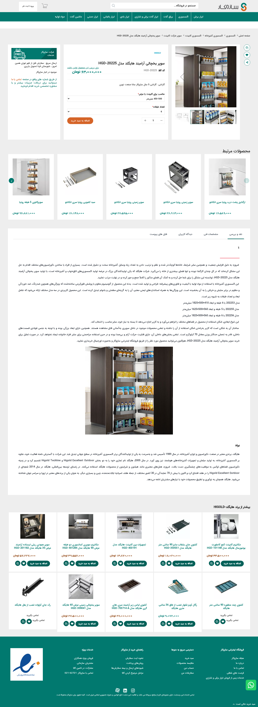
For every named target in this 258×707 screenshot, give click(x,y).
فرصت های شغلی (235, 673)
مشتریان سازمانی (85, 663)
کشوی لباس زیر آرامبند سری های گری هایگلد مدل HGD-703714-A (129, 606)
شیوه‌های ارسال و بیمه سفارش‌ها (127, 668)
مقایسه (247, 47)
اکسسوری (230, 36)
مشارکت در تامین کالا (83, 668)
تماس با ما (16, 79)
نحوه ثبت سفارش (134, 658)
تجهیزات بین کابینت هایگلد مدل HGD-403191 (129, 546)
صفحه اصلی (244, 36)
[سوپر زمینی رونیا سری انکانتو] (178, 160)
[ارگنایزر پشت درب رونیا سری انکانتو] (227, 160)
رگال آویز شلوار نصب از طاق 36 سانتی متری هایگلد (178, 606)
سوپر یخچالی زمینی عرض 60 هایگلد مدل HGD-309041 (81, 606)
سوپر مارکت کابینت (173, 36)
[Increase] (145, 121)
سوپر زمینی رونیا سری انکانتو (178, 202)
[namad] (26, 664)
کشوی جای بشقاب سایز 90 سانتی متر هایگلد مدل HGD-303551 (178, 546)
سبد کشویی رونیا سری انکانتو (80, 202)
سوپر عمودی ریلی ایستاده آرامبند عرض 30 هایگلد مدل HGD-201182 (32, 546)
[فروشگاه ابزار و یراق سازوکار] (228, 7)
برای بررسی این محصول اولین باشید (83, 67)
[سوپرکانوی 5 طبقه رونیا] (31, 160)
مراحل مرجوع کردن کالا (132, 673)
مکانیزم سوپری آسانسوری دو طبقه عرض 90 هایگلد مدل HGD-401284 (81, 546)
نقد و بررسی (235, 234)
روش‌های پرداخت (134, 663)
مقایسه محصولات (185, 663)
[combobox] (154, 6)
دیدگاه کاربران (185, 234)
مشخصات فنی (211, 234)
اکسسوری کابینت (193, 36)
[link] (132, 690)
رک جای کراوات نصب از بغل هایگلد (33, 605)
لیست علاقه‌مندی (247, 55)
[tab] (232, 235)
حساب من (189, 668)
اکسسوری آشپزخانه (214, 36)
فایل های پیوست (158, 234)
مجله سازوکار (238, 658)
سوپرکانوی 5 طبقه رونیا (31, 202)
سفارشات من (187, 673)
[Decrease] (161, 121)
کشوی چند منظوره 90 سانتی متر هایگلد (226, 606)
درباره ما (240, 663)
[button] (182, 76)
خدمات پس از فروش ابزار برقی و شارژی (225, 678)
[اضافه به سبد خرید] (236, 181)
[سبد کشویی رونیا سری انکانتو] (80, 160)
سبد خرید (189, 658)
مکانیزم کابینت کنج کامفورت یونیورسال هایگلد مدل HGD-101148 (226, 546)
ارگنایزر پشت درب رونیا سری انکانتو (227, 202)
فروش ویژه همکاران (83, 658)
